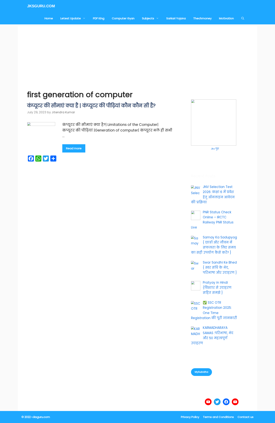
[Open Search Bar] (243, 18)
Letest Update (70, 18)
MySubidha (201, 372)
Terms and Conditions (218, 417)
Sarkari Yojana (176, 18)
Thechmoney (202, 18)
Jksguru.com (41, 6)
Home (49, 18)
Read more (74, 148)
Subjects (148, 18)
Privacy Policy (190, 417)
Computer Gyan (123, 18)
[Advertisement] (137, 52)
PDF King (98, 18)
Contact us (245, 417)
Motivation (226, 18)
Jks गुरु (215, 148)
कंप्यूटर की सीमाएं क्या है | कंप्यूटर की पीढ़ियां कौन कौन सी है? (91, 105)
